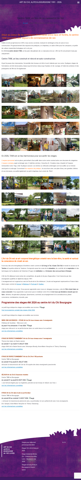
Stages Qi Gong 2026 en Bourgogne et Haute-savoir (29, 467)
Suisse (18, 284)
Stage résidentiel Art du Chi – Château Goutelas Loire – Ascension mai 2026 (29, 457)
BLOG (64, 442)
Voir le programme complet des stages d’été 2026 (18, 310)
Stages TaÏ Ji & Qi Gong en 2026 (30, 449)
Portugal (34, 284)
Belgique (26, 284)
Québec (41, 284)
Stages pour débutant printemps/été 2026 (29, 444)
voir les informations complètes (12, 331)
